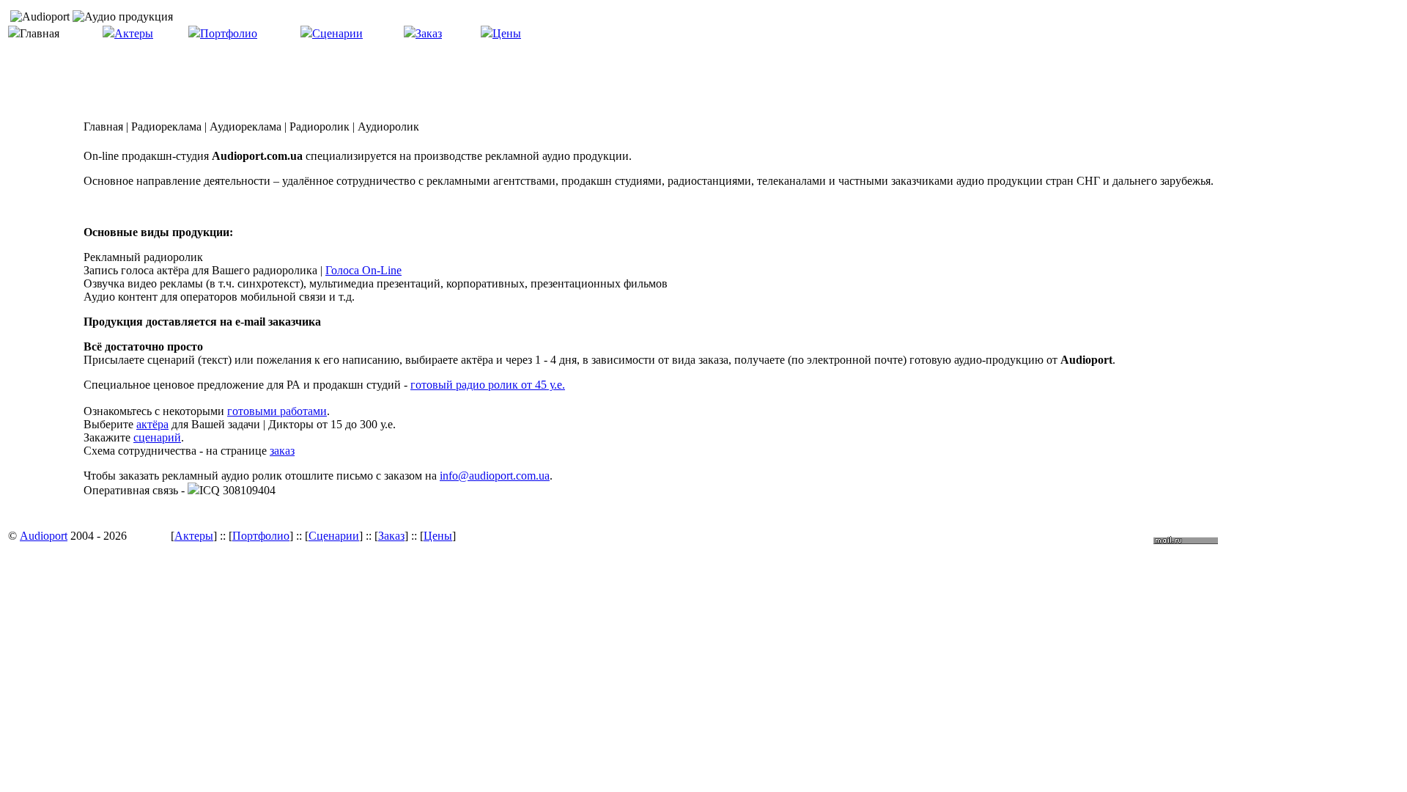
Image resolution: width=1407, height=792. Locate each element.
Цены (506, 33)
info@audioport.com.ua (495, 475)
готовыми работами (277, 411)
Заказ (429, 33)
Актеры (133, 33)
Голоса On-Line (363, 270)
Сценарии (337, 33)
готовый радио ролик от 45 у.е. (487, 384)
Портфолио (228, 33)
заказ (282, 450)
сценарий (157, 437)
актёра (152, 424)
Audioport (43, 535)
